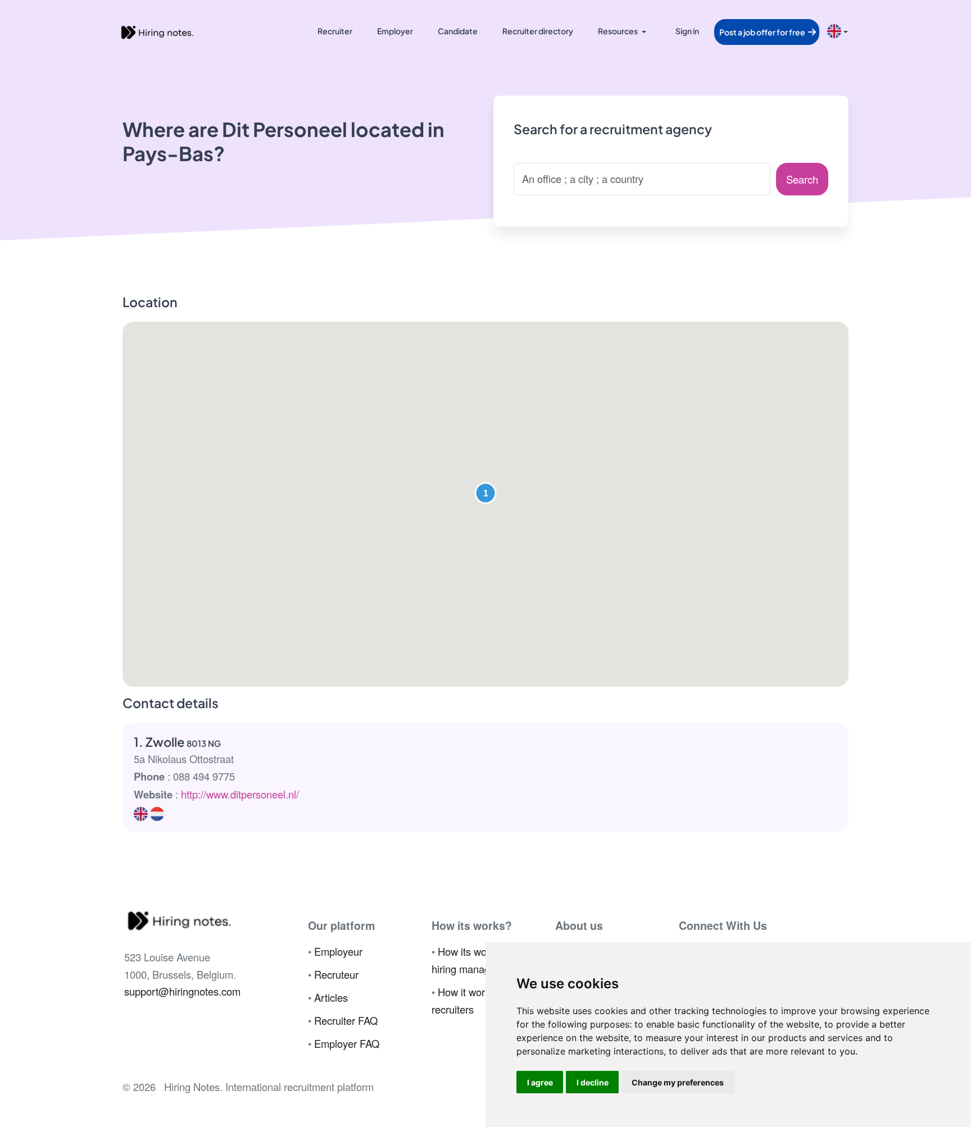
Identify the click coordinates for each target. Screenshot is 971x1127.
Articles (331, 997)
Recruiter (334, 31)
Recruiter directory (537, 31)
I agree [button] (540, 1082)
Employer (395, 31)
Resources (618, 31)
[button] (485, 493)
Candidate (458, 31)
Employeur (338, 951)
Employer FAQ (346, 1043)
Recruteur (336, 974)
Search (802, 179)
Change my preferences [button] (678, 1082)
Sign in (687, 31)
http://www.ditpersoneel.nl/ (240, 794)
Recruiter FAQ (346, 1020)
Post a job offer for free (762, 32)
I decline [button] (593, 1082)
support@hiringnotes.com (182, 991)
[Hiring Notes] (156, 31)
